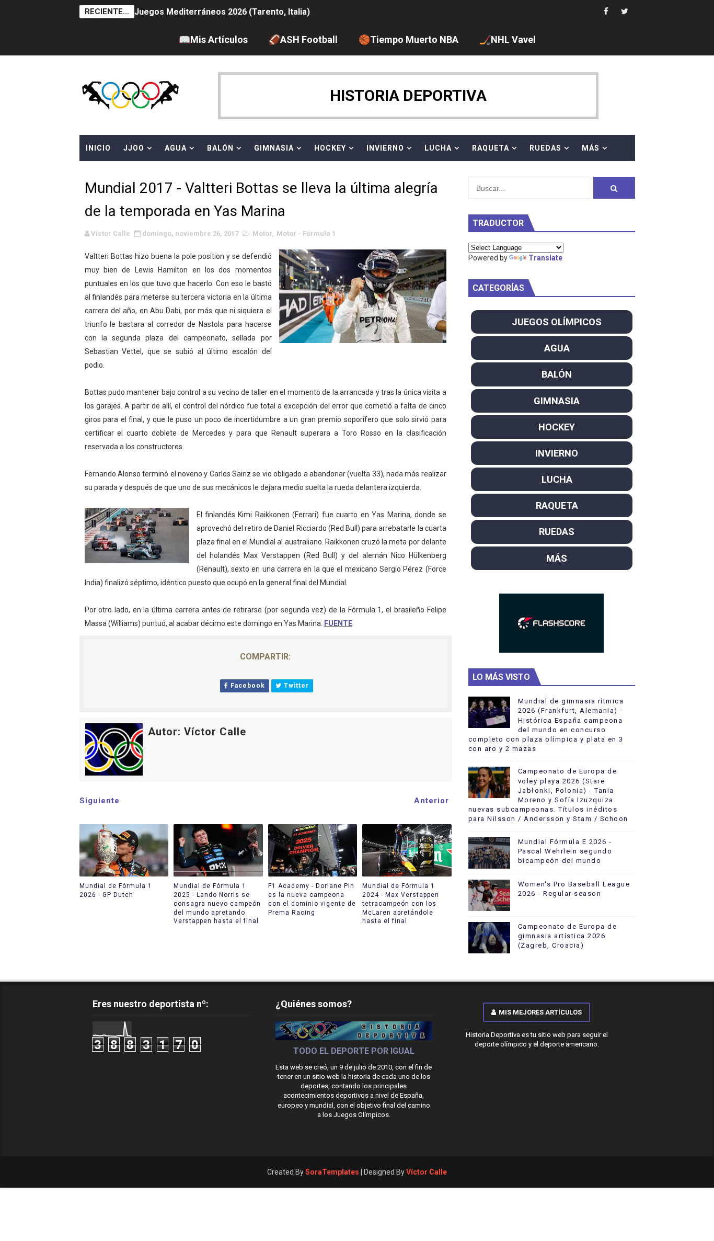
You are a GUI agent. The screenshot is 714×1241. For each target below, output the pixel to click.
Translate (545, 258)
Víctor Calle (426, 1172)
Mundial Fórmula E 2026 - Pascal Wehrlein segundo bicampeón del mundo (565, 851)
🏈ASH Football (303, 39)
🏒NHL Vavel (507, 39)
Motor (262, 233)
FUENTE (338, 623)
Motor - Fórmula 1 (306, 233)
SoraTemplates (332, 1172)
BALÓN (220, 148)
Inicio (98, 148)
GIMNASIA (274, 148)
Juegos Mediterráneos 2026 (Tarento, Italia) (222, 12)
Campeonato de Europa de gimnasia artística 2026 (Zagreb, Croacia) (567, 936)
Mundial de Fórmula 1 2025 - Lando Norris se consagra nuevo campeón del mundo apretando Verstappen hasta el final (217, 903)
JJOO (133, 148)
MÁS (591, 148)
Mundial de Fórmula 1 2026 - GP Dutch (115, 890)
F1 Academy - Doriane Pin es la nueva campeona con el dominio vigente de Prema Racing (312, 899)
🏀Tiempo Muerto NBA (408, 39)
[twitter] (624, 12)
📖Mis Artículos (213, 39)
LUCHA (438, 148)
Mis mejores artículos (540, 1012)
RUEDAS (545, 148)
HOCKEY (330, 148)
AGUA (176, 148)
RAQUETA (490, 148)
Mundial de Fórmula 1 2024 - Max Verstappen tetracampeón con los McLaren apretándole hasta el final (400, 903)
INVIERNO (385, 148)
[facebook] (606, 12)
